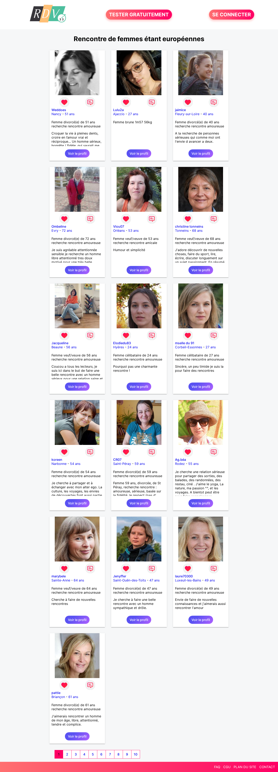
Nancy (56, 114)
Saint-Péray (122, 464)
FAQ (217, 767)
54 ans (75, 464)
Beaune (57, 347)
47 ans (154, 580)
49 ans (210, 580)
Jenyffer (119, 576)
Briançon (58, 697)
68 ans (197, 230)
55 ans (193, 464)
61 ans (73, 697)
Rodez (180, 464)
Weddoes (58, 110)
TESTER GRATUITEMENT (139, 15)
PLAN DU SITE (245, 767)
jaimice (180, 110)
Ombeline (58, 226)
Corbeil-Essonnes (188, 347)
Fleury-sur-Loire (187, 114)
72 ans (67, 230)
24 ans (132, 347)
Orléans (119, 230)
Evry (54, 230)
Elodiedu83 (122, 343)
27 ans (133, 114)
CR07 (117, 460)
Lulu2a (118, 110)
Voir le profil (77, 153)
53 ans (133, 230)
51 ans (69, 114)
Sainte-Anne (60, 580)
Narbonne (59, 464)
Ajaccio (119, 114)
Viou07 (118, 226)
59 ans (140, 464)
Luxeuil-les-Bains (188, 580)
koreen (56, 460)
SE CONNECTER (231, 15)
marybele (58, 576)
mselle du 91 (184, 343)
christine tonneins (189, 226)
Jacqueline (59, 343)
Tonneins (182, 230)
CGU (227, 767)
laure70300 (184, 576)
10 (135, 754)
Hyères (118, 347)
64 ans (79, 580)
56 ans (71, 347)
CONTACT (267, 767)
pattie (55, 693)
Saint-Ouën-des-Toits (129, 580)
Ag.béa (180, 460)
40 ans (208, 114)
